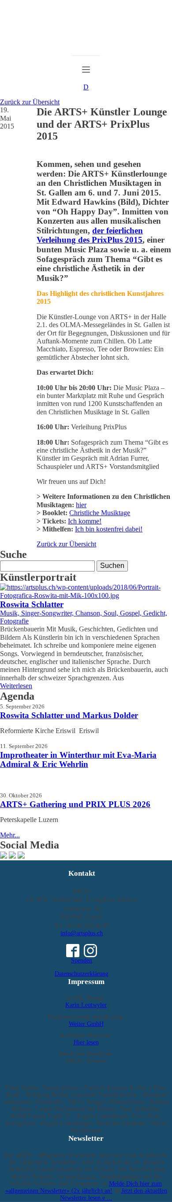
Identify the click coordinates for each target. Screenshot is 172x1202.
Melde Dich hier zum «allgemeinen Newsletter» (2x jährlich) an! (83, 1187)
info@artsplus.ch (81, 933)
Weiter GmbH (86, 1024)
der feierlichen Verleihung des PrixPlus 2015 (90, 235)
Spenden (81, 960)
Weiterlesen (16, 685)
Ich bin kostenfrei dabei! (108, 529)
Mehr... (10, 835)
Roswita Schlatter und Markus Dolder (69, 715)
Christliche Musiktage (99, 512)
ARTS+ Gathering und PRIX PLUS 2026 (75, 804)
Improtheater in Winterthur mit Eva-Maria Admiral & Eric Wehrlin (78, 759)
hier (81, 505)
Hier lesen (86, 1042)
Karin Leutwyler (86, 1005)
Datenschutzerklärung (81, 973)
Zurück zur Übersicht (30, 102)
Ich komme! (84, 521)
